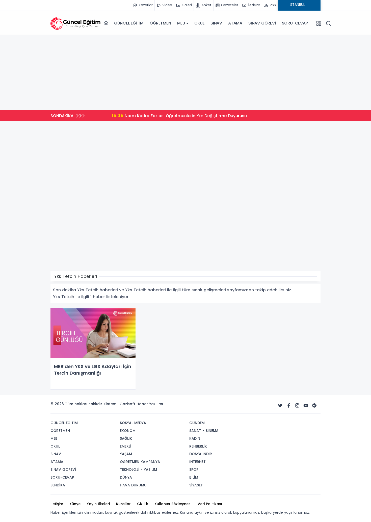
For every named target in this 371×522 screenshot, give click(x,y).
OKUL (199, 23)
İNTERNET (197, 461)
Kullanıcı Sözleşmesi (172, 503)
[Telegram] (314, 405)
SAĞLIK (126, 438)
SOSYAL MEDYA (133, 422)
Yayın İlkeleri (98, 503)
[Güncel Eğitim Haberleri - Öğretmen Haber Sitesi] (75, 23)
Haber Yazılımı (150, 403)
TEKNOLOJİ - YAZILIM (138, 469)
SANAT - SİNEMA (204, 430)
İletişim (56, 503)
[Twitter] (280, 405)
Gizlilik (142, 503)
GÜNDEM (197, 422)
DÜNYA (126, 477)
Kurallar (123, 503)
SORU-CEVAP (295, 23)
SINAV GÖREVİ (262, 23)
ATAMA (235, 23)
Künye (75, 503)
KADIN (194, 438)
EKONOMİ (128, 430)
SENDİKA (57, 485)
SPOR (194, 469)
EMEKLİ (125, 446)
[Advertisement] (185, 72)
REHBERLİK (198, 446)
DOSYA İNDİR (200, 453)
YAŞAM (126, 453)
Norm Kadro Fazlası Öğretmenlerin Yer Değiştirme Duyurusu (165, 115)
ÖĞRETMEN (160, 23)
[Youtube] (305, 405)
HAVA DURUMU (133, 485)
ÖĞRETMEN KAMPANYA (140, 461)
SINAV (216, 23)
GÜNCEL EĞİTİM (129, 23)
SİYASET (196, 485)
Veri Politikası (210, 503)
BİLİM (193, 477)
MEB (181, 23)
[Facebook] (288, 405)
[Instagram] (297, 405)
